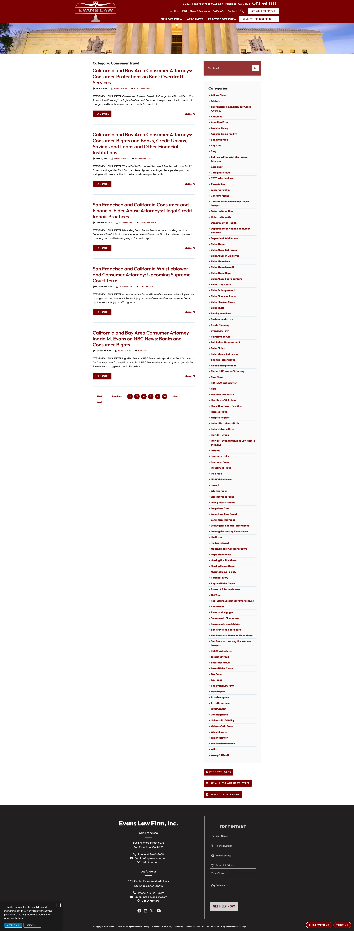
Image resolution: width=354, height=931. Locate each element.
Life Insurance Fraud (223, 496)
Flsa (213, 388)
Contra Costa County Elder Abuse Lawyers (230, 203)
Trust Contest (218, 708)
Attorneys (195, 19)
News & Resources (200, 11)
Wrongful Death (220, 755)
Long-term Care (220, 508)
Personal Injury (219, 577)
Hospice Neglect (220, 417)
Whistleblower (219, 737)
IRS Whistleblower (221, 479)
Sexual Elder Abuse (222, 668)
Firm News (217, 377)
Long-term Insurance (223, 519)
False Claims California (224, 354)
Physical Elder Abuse (223, 583)
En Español (219, 11)
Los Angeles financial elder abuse (230, 525)
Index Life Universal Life (225, 423)
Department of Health (224, 222)
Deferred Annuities (222, 211)
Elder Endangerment (223, 290)
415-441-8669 (265, 3)
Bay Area (143, 350)
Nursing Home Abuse (223, 566)
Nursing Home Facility (223, 571)
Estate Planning (220, 325)
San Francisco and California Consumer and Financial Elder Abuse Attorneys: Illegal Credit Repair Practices (142, 210)
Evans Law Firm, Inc (116, 926)
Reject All (32, 925)
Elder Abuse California (224, 249)
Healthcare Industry (222, 394)
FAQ (184, 11)
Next (175, 396)
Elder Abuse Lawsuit (222, 267)
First (99, 396)
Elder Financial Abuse (223, 296)
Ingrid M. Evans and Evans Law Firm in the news (233, 442)
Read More (102, 113)
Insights (215, 450)
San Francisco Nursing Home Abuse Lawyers (231, 643)
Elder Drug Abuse (221, 284)
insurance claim (220, 456)
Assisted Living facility (224, 133)
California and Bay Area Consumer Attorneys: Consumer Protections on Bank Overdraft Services (142, 76)
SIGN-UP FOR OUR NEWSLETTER (230, 783)
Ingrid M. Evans (220, 434)
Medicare (216, 537)
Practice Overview (222, 19)
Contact (232, 11)
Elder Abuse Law (220, 261)
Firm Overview (171, 19)
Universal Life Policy (222, 720)
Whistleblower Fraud (223, 743)
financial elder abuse (223, 359)
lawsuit (215, 485)
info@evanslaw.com (155, 858)
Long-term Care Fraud (224, 514)
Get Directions (150, 862)
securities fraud (220, 656)
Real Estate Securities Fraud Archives (232, 600)
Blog (213, 151)
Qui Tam (216, 595)
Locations (174, 11)
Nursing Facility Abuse (223, 560)
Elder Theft (217, 307)
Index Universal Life (222, 429)
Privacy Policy (166, 926)
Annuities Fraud (220, 122)
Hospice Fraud (219, 411)
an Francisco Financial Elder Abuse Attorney (231, 108)
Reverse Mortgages (222, 612)
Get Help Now (224, 906)
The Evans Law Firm (222, 685)
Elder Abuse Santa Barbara (226, 278)
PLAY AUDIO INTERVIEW (225, 794)
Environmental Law (222, 319)
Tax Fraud (216, 674)
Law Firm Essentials (214, 926)
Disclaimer (155, 926)
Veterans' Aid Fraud (222, 726)
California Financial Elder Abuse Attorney (229, 159)
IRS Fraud (216, 473)
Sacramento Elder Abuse (225, 618)
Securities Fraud (220, 662)
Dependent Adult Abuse (224, 238)
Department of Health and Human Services (230, 230)
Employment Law (221, 313)
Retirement (217, 606)
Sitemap (146, 926)
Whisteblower (219, 732)
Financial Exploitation (223, 365)
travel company (220, 697)
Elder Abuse (218, 244)
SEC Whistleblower (222, 651)
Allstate (215, 101)
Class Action (146, 286)
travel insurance (220, 703)
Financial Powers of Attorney (227, 371)
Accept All (13, 925)
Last (99, 402)
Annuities (216, 116)
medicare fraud (220, 542)
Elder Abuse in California (225, 255)
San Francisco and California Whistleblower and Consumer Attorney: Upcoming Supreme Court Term (142, 274)
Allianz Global (219, 95)
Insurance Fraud (220, 462)
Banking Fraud (142, 158)
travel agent (218, 691)
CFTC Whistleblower (223, 178)
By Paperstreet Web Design (234, 926)
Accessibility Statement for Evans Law (188, 926)
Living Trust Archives (223, 502)
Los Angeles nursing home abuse (229, 531)
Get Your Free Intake (263, 11)
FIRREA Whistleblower (224, 382)
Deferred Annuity (221, 217)
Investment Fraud (221, 467)
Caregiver (216, 166)
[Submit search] (255, 68)
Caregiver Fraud (220, 172)
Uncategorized (219, 714)
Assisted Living (219, 128)
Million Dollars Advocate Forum (229, 548)
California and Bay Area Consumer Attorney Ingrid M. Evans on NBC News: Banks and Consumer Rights (141, 339)
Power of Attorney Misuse (225, 589)
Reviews (248, 19)
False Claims (218, 348)
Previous (117, 396)
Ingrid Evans (120, 88)
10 (164, 396)
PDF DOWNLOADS (220, 772)
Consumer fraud (143, 88)
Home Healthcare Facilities (226, 406)
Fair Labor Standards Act (225, 342)
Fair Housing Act (220, 336)
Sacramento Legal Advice (225, 624)
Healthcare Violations (223, 400)
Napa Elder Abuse (221, 554)
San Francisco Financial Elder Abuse (232, 635)
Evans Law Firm (220, 330)
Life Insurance (219, 490)
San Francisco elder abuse (226, 629)
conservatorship (220, 189)
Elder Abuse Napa (221, 273)
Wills (214, 749)
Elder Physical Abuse (223, 302)
